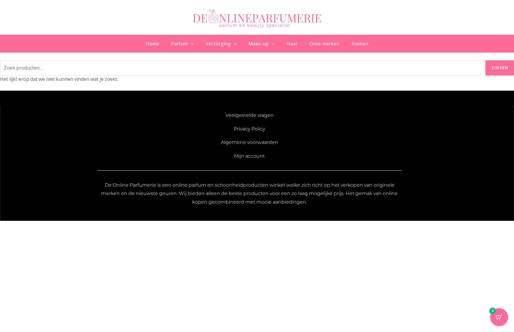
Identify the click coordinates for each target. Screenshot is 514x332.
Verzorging (218, 43)
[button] (191, 43)
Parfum (179, 43)
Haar (291, 43)
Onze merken (324, 43)
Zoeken (359, 43)
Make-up (258, 43)
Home (152, 43)
